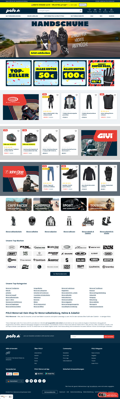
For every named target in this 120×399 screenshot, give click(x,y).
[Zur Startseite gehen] (13, 11)
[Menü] (12, 395)
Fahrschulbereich (67, 361)
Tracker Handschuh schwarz (107, 186)
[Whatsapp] (39, 381)
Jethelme (8, 293)
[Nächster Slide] (117, 38)
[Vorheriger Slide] (3, 38)
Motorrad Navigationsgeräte (70, 304)
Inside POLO (95, 363)
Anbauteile (93, 295)
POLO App (65, 358)
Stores (36, 361)
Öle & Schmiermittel (40, 304)
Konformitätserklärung (101, 392)
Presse (36, 358)
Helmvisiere (37, 297)
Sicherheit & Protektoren (41, 293)
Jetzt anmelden (109, 336)
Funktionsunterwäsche (96, 306)
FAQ (35, 363)
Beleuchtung (93, 299)
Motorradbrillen (94, 302)
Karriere (36, 355)
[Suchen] (80, 11)
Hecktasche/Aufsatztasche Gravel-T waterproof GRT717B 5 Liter (69, 150)
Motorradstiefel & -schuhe (69, 293)
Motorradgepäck (67, 302)
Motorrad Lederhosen (68, 288)
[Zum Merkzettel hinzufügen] (57, 95)
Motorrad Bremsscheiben (13, 306)
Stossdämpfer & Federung (69, 306)
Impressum (62, 392)
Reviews (94, 358)
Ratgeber (94, 355)
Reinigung (93, 297)
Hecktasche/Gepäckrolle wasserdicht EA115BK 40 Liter (30, 150)
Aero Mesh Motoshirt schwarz (88, 186)
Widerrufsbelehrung (88, 392)
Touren (93, 361)
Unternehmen (38, 353)
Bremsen (92, 290)
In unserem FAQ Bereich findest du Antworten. (15, 358)
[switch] (10, 397)
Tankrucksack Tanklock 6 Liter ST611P (11, 150)
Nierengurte (93, 304)
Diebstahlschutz (66, 297)
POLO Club (66, 355)
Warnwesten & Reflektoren (14, 302)
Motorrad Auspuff (11, 295)
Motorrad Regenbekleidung (98, 293)
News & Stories (96, 353)
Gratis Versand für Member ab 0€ (61, 1)
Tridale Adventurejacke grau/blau (70, 114)
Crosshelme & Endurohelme (42, 295)
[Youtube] (31, 381)
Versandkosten (93, 386)
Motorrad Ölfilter (39, 306)
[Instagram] (35, 381)
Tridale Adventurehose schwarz (89, 114)
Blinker (36, 302)
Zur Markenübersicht (60, 274)
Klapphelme (65, 290)
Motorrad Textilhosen (96, 288)
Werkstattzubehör (67, 299)
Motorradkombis (67, 295)
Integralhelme (38, 288)
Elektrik (8, 290)
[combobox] (58, 11)
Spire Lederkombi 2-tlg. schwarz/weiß (50, 114)
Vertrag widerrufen (49, 392)
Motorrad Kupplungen (12, 304)
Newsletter (66, 353)
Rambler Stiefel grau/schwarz (67, 186)
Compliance (111, 392)
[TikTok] (44, 381)
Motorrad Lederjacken (40, 290)
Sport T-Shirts (10, 299)
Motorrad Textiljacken (12, 288)
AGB (68, 392)
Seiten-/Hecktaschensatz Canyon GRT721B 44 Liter (50, 150)
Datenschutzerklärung (76, 392)
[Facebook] (27, 381)
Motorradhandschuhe (12, 297)
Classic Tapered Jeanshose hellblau (49, 186)
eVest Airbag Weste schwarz (107, 114)
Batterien (36, 299)
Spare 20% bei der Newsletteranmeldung (16, 1)
